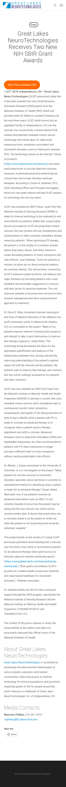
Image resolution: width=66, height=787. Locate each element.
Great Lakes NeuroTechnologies (22, 662)
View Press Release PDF (22, 84)
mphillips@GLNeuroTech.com (21, 719)
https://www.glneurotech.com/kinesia (26, 163)
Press (34, 24)
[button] (61, 5)
